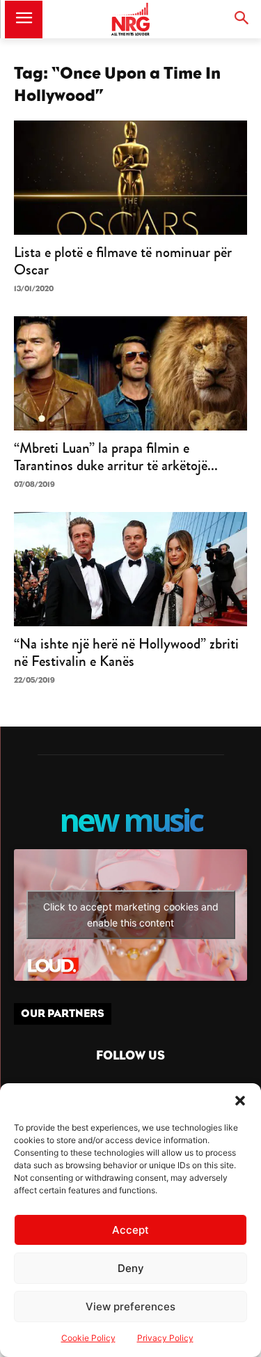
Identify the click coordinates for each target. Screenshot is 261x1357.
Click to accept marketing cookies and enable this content (131, 915)
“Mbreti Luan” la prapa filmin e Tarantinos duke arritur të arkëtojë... (116, 456)
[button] (240, 1101)
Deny (131, 1268)
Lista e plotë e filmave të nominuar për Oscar (123, 261)
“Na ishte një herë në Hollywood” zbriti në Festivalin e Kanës (126, 652)
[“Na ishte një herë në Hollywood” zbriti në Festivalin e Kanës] (130, 569)
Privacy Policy (165, 1338)
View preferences (130, 1306)
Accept (130, 1229)
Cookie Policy (88, 1338)
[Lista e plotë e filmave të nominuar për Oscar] (130, 178)
